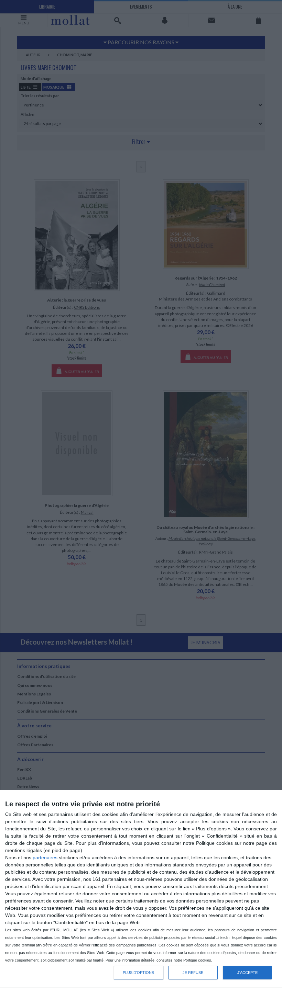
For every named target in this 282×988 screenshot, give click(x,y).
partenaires (45, 857)
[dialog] (141, 889)
